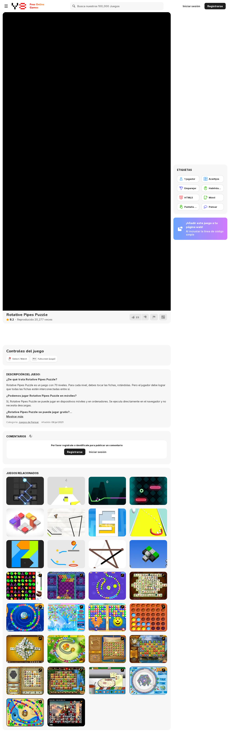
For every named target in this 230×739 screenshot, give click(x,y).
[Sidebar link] (6, 6)
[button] (14, 417)
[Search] (74, 6)
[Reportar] (154, 317)
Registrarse (215, 6)
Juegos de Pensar (29, 422)
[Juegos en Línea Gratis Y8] (19, 6)
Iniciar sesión (191, 6)
